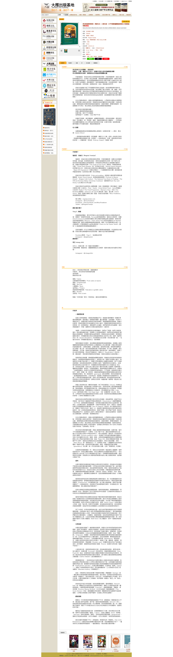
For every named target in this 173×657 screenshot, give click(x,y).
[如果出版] (49, 22)
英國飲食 (100, 56)
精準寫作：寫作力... (49, 130)
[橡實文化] (49, 28)
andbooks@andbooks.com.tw (96, 655)
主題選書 (90, 14)
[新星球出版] (49, 49)
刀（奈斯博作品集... (49, 144)
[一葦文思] (49, 92)
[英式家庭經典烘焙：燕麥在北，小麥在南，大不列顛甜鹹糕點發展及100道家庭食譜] (79, 47)
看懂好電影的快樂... (49, 150)
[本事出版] (49, 82)
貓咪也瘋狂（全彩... (49, 136)
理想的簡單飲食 (48, 147)
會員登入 (95, 1)
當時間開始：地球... (49, 153)
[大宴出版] (49, 66)
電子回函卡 (116, 1)
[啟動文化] (49, 55)
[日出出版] (49, 60)
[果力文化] (49, 71)
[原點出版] (49, 38)
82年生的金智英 (48, 139)
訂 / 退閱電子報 (109, 1)
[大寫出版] (49, 44)
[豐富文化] (49, 87)
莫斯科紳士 (47, 128)
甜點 (88, 56)
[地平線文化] (49, 76)
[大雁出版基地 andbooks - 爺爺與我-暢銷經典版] (105, 11)
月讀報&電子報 (73, 14)
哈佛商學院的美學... (49, 133)
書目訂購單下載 (106, 14)
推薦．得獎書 (82, 14)
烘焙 (91, 56)
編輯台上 (115, 14)
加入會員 (101, 1)
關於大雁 (121, 14)
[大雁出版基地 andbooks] (61, 11)
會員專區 (97, 14)
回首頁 (130, 1)
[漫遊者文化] (49, 33)
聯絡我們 (128, 14)
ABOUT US (124, 1)
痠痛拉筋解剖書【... (49, 142)
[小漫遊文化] (49, 97)
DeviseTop (111, 655)
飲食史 (95, 56)
